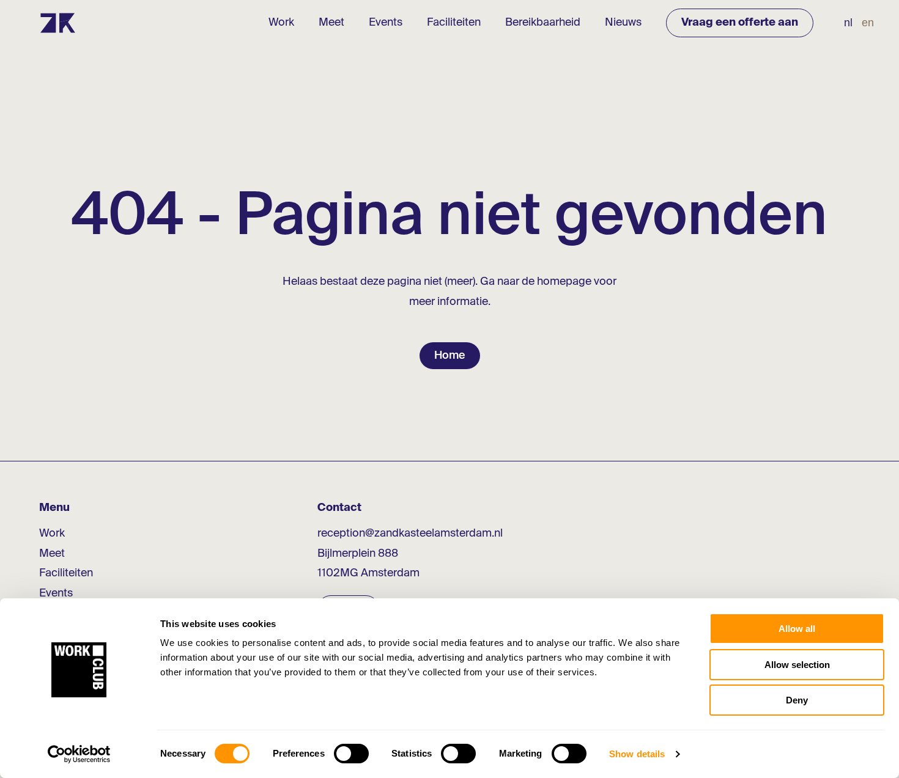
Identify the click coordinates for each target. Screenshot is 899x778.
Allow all (797, 628)
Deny (797, 700)
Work (281, 22)
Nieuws (623, 22)
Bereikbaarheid (542, 22)
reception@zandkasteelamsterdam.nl (410, 533)
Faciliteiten (454, 22)
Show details (637, 754)
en (868, 23)
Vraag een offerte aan (739, 22)
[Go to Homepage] (57, 23)
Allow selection (797, 664)
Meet (331, 22)
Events (385, 22)
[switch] (351, 753)
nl (848, 23)
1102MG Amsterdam (368, 573)
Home (449, 355)
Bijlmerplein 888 (357, 553)
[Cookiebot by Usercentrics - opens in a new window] (79, 754)
